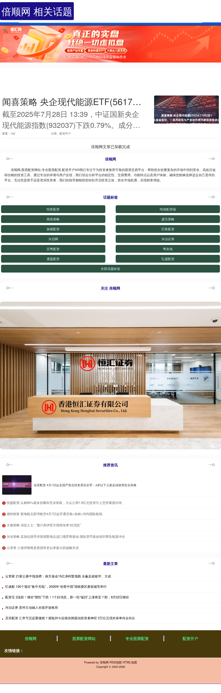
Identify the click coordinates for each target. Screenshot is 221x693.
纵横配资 (53, 229)
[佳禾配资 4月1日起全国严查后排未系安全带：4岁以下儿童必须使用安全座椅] (17, 485)
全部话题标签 (110, 268)
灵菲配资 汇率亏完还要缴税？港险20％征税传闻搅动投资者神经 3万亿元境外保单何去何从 (70, 618)
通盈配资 (53, 258)
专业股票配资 (137, 638)
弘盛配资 (167, 258)
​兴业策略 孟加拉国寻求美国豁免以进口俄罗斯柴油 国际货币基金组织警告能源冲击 (66, 536)
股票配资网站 (84, 638)
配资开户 (190, 638)
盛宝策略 (167, 219)
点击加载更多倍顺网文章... (111, 146)
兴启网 (53, 239)
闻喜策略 (53, 219)
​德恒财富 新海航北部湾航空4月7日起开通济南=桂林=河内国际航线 (54, 513)
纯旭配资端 (168, 209)
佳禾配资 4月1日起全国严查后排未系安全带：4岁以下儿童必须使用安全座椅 (85, 485)
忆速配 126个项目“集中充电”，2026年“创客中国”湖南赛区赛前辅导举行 (56, 586)
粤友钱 (168, 248)
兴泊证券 (167, 239)
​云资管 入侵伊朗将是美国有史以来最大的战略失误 (43, 547)
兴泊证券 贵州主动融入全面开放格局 (31, 607)
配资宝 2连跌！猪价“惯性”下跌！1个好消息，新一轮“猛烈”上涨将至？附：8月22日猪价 (67, 597)
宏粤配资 (53, 248)
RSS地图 (116, 662)
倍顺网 (30, 638)
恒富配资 (53, 209)
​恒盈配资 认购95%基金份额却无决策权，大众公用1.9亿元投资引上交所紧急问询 (64, 502)
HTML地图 (130, 662)
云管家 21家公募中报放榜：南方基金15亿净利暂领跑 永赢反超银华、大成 (58, 576)
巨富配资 (167, 229)
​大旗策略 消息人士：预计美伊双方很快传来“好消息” (44, 525)
